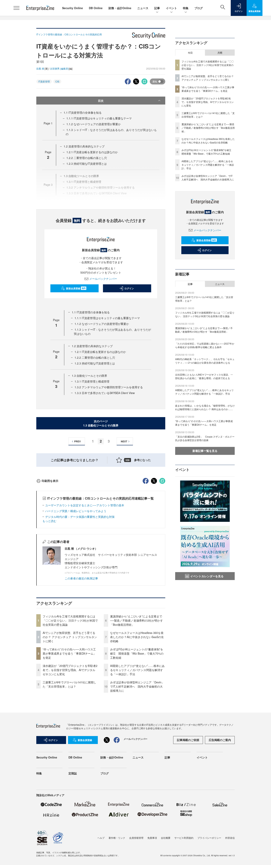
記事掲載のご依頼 (188, 740)
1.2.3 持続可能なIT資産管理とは (86, 164)
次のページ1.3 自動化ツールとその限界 (100, 423)
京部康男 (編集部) (59, 68)
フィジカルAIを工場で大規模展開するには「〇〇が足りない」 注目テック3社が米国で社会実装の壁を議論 (70, 620)
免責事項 (152, 837)
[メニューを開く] (16, 8)
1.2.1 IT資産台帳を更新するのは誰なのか (92, 152)
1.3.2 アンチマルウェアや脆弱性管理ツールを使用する (109, 387)
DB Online (96, 8)
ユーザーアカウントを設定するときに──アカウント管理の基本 (84, 505)
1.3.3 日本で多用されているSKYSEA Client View (105, 393)
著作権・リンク (117, 837)
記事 (157, 8)
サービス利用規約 (183, 837)
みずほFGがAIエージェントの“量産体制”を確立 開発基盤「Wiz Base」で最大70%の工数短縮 (136, 653)
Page (48, 123)
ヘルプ (101, 837)
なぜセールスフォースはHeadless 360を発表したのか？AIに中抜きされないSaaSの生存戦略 (137, 637)
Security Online (72, 8)
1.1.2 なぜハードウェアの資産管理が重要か (93, 124)
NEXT (124, 441)
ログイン (129, 288)
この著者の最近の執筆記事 (81, 578)
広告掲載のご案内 (220, 740)
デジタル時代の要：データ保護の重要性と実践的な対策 (80, 517)
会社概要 (165, 837)
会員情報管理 (136, 837)
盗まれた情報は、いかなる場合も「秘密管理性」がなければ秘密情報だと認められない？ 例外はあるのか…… (205, 407)
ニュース (142, 8)
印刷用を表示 (50, 481)
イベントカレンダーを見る (207, 576)
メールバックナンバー (103, 279)
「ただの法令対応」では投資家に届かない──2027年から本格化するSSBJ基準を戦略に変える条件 (204, 345)
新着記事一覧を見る (204, 451)
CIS (57, 81)
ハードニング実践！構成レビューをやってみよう (75, 511)
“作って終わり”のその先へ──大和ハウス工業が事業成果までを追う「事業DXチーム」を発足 (69, 653)
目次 (101, 101)
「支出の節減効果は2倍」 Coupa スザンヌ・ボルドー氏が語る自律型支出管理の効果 (204, 438)
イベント (171, 8)
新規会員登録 (76, 288)
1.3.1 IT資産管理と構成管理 (92, 381)
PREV (77, 441)
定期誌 (72, 773)
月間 (219, 52)
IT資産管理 (44, 81)
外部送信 (230, 837)
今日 (190, 52)
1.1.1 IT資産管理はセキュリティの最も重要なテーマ (99, 118)
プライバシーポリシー (209, 837)
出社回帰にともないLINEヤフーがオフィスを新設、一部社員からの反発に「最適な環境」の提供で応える (204, 376)
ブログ (198, 8)
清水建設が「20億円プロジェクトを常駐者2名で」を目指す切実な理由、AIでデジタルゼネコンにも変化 (70, 670)
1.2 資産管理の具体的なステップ (84, 146)
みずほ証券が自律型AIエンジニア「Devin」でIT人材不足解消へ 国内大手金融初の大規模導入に (137, 686)
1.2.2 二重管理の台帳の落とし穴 (86, 158)
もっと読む (49, 521)
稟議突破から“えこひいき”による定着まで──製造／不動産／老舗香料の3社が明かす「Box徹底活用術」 (136, 620)
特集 (185, 8)
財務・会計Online (120, 8)
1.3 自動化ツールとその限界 (89, 376)
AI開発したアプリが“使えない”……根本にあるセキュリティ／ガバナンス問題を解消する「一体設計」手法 (137, 670)
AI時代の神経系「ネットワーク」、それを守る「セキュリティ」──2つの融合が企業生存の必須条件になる (204, 360)
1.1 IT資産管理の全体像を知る (83, 112)
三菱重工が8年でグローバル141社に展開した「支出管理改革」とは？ (69, 684)
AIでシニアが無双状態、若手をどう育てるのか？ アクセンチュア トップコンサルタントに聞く (70, 637)
